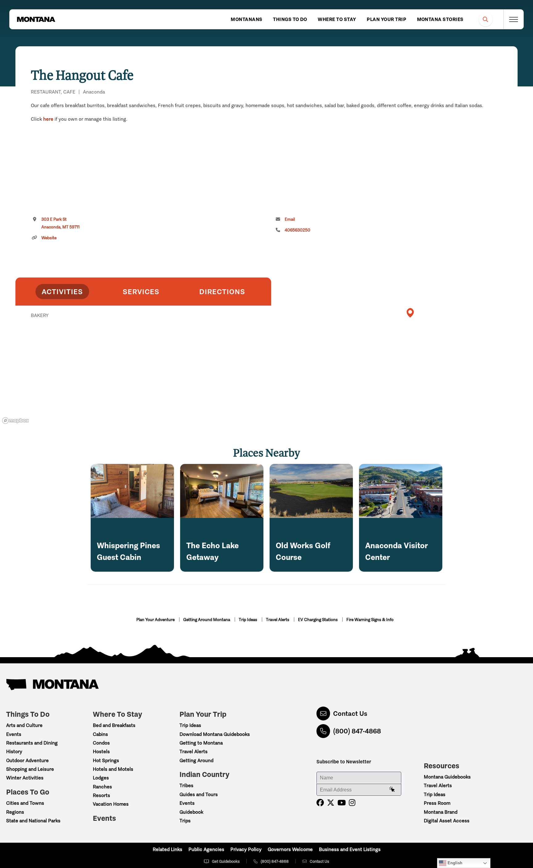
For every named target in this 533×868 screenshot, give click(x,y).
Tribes (186, 785)
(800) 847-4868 (357, 731)
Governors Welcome (290, 849)
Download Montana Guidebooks (215, 734)
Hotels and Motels (113, 769)
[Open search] (486, 19)
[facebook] (320, 802)
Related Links (167, 849)
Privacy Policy (246, 849)
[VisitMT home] (36, 19)
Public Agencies (206, 849)
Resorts (101, 795)
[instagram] (352, 802)
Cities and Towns (25, 803)
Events (13, 734)
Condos (101, 743)
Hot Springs (106, 760)
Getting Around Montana (207, 619)
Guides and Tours (199, 794)
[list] (143, 347)
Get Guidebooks (226, 861)
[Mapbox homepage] (15, 420)
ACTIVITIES (62, 291)
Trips (185, 821)
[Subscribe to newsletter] (392, 789)
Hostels (101, 751)
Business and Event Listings (350, 849)
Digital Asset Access (446, 821)
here (48, 119)
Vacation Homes (111, 804)
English (454, 863)
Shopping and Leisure (30, 769)
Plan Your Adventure (156, 619)
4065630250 (297, 230)
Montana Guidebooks (447, 777)
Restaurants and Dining (32, 743)
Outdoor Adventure (27, 760)
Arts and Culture (24, 725)
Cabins (100, 734)
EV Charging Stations (318, 619)
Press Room (437, 803)
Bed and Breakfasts (114, 725)
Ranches (102, 787)
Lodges (101, 778)
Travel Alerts (278, 619)
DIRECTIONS (222, 291)
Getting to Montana (201, 743)
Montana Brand (440, 812)
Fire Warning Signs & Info (370, 619)
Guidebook (191, 812)
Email (290, 219)
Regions (15, 812)
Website (48, 237)
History (14, 751)
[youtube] (341, 802)
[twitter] (330, 802)
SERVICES (141, 291)
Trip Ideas (248, 619)
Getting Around (196, 760)
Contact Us (350, 713)
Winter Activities (24, 778)
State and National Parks (33, 821)
